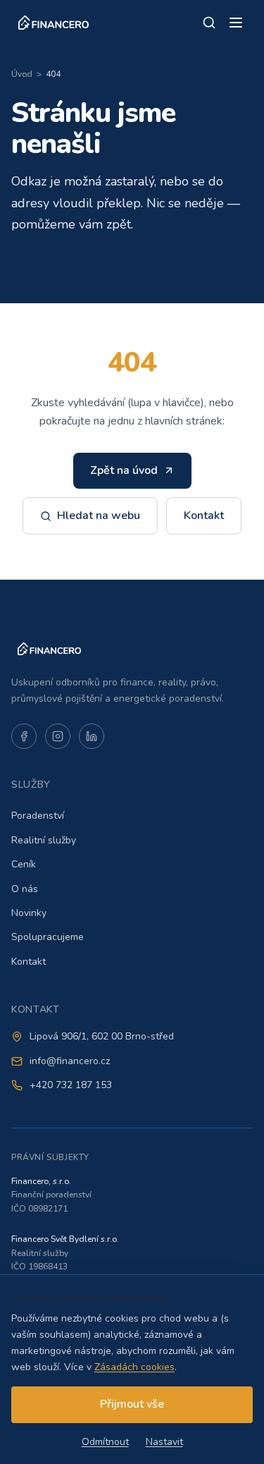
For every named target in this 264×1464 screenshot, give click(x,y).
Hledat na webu (98, 515)
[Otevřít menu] (236, 22)
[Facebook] (24, 736)
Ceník (23, 864)
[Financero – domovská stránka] (53, 22)
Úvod (21, 74)
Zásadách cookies (134, 1367)
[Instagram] (57, 736)
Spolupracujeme (47, 937)
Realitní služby (43, 840)
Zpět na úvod (124, 470)
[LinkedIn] (91, 736)
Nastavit (164, 1441)
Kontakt (204, 515)
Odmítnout (105, 1441)
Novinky (28, 913)
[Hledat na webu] (209, 23)
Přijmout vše (132, 1404)
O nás (24, 889)
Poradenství (37, 815)
